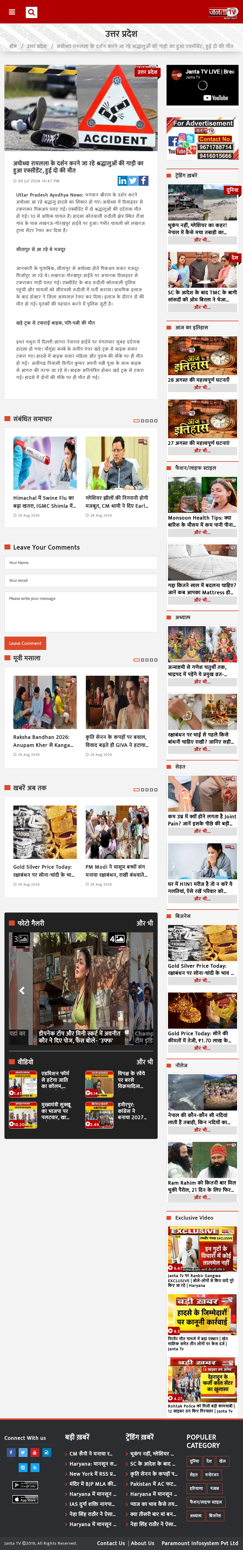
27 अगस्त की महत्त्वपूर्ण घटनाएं (199, 443)
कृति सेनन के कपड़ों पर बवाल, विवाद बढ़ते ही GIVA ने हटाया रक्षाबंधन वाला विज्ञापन (116, 742)
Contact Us (111, 1543)
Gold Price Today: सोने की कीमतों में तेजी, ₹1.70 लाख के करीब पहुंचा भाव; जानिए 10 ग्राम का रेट (200, 1037)
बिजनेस (183, 916)
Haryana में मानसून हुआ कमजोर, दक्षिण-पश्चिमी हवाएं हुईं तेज (93, 1494)
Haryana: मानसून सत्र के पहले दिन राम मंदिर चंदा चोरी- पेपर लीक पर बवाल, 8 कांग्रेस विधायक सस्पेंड (93, 1464)
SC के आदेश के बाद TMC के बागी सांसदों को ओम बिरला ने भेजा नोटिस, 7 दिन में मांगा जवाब (202, 296)
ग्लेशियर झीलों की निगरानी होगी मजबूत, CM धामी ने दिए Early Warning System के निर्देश (117, 502)
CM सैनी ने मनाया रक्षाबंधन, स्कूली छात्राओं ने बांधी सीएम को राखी (93, 1454)
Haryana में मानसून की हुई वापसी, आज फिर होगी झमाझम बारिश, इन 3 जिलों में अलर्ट (93, 1524)
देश (209, 1461)
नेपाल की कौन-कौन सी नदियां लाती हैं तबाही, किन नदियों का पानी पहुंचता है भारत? (198, 1119)
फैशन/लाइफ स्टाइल (195, 468)
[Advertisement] (81, 1198)
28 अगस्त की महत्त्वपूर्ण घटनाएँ (199, 380)
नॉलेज (181, 1066)
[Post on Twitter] (133, 181)
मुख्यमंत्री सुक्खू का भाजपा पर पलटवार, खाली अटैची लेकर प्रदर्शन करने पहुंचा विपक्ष (56, 1111)
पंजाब (214, 1488)
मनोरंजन (212, 1474)
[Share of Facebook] (143, 181)
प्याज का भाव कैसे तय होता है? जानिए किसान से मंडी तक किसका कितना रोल (154, 1504)
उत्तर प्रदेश (37, 46)
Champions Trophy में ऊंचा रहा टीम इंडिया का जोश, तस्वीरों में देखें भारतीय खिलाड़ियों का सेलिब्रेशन (77, 1037)
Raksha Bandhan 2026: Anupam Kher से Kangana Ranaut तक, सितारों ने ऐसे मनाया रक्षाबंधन (44, 742)
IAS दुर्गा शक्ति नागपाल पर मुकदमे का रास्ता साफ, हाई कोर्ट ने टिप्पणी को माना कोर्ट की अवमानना (93, 1504)
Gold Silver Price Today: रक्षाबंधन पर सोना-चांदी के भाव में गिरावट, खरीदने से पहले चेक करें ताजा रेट (44, 871)
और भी (145, 924)
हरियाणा (196, 1488)
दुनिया (194, 1461)
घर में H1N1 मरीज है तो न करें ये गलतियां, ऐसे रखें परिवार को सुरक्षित (200, 888)
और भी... (202, 240)
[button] (21, 988)
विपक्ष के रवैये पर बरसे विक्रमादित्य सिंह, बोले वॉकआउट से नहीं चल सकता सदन (133, 1080)
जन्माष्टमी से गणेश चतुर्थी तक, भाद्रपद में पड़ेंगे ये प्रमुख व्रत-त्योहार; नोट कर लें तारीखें (197, 671)
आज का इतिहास (191, 328)
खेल (222, 1461)
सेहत (180, 767)
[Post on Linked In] (123, 181)
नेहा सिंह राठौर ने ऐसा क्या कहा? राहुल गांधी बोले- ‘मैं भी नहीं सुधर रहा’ (93, 1514)
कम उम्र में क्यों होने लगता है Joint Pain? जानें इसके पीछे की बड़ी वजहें (202, 820)
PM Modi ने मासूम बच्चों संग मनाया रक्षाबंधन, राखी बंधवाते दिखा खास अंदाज (115, 871)
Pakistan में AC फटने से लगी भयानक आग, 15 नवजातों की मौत (154, 1484)
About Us (142, 1543)
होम (13, 46)
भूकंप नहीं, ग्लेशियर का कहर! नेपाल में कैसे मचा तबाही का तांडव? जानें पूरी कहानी (197, 229)
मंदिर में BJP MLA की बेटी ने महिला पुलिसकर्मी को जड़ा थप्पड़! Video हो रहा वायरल (93, 1484)
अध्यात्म (183, 618)
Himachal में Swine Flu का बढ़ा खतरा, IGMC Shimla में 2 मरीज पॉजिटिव (43, 502)
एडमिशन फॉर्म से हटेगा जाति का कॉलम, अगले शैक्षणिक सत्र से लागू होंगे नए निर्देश (56, 1080)
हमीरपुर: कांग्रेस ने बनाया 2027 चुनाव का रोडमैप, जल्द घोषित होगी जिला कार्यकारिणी (131, 1111)
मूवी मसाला (27, 658)
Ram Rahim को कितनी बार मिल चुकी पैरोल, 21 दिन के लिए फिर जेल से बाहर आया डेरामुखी (202, 1187)
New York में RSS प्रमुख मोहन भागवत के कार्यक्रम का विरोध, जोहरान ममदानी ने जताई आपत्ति (93, 1474)
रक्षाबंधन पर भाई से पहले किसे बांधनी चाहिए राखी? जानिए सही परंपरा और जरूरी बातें (199, 738)
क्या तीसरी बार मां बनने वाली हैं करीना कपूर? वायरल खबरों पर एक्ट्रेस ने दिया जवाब (154, 1514)
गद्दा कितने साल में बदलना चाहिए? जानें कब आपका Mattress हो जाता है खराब (202, 589)
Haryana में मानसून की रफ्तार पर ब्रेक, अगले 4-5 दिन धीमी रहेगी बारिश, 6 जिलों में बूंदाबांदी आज (154, 1494)
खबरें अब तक (30, 788)
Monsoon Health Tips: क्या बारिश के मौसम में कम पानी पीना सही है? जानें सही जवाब (200, 521)
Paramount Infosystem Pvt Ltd (200, 1543)
